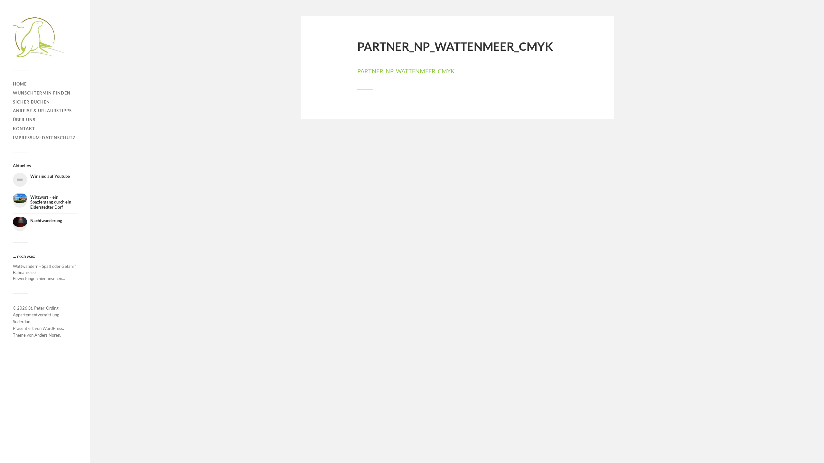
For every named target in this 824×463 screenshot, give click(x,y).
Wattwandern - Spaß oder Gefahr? (44, 266)
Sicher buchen (31, 101)
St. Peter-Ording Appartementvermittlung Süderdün (36, 314)
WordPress (52, 328)
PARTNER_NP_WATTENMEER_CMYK (405, 71)
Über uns (24, 119)
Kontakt (24, 128)
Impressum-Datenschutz (44, 137)
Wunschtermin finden (41, 92)
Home (20, 83)
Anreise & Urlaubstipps (42, 110)
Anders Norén (47, 335)
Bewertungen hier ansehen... (39, 278)
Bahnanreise (24, 272)
